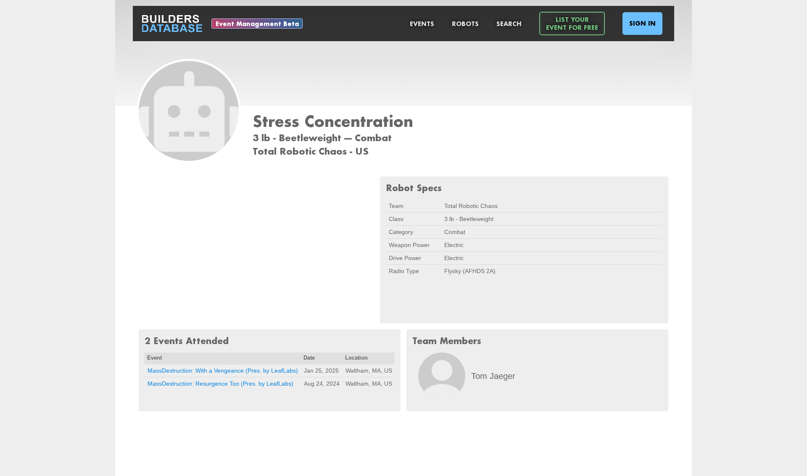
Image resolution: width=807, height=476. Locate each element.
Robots (465, 24)
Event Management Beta (257, 24)
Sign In (642, 23)
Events (422, 24)
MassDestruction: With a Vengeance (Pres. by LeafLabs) (223, 370)
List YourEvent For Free (572, 24)
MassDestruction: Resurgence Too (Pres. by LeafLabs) (220, 383)
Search (509, 24)
